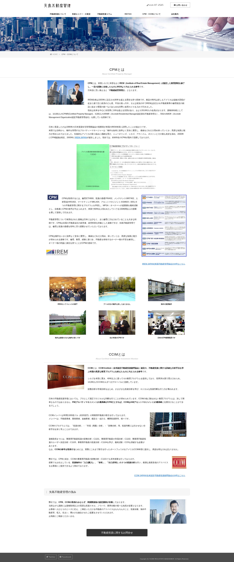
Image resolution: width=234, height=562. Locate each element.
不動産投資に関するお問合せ (117, 532)
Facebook (66, 557)
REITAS (128, 14)
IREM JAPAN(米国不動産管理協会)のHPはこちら (163, 264)
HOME (55, 54)
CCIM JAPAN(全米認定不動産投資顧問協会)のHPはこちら (159, 475)
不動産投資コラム (104, 14)
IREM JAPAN (81, 137)
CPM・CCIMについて (151, 14)
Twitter (52, 557)
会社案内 (175, 14)
